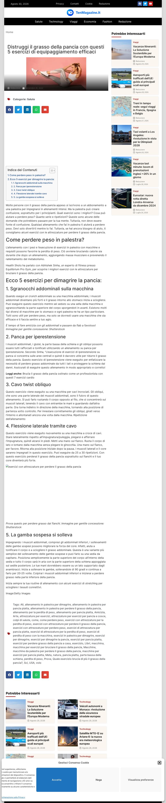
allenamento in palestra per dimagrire (48, 604)
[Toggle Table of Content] (50, 170)
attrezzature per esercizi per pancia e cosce (78, 616)
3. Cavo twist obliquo (24, 190)
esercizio (77, 643)
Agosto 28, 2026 (37, 748)
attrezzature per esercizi (35, 616)
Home (9, 32)
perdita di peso (33, 658)
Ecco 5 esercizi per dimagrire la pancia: (32, 179)
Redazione (104, 3)
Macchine (89, 647)
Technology (56, 21)
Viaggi (73, 21)
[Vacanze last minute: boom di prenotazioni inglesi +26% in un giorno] (121, 167)
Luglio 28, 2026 (142, 184)
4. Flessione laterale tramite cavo (30, 193)
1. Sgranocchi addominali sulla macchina (32, 183)
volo (38, 662)
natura (57, 655)
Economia (90, 21)
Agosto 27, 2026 (142, 121)
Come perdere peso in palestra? (28, 175)
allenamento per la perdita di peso (34, 612)
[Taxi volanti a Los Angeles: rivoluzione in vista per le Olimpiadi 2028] (121, 135)
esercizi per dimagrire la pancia (50, 639)
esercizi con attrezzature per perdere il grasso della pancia (69, 624)
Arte (15, 616)
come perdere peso (52, 620)
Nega (99, 779)
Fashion (107, 21)
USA (32, 662)
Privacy (60, 3)
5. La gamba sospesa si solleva (29, 197)
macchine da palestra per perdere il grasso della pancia (47, 651)
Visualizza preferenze (141, 779)
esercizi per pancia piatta (86, 639)
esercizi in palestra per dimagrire (74, 635)
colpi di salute (21, 620)
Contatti (74, 3)
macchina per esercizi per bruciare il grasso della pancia (47, 647)
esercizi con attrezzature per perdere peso (39, 627)
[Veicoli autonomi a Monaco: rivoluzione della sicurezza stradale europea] (68, 709)
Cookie (88, 3)
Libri (87, 643)
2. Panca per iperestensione (28, 186)
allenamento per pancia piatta (74, 612)
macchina (98, 643)
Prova (47, 658)
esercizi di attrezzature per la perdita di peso (57, 631)
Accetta (56, 779)
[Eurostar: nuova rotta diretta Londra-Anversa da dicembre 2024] (121, 198)
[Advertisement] (56, 142)
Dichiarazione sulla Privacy (12, 797)
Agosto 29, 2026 (37, 721)
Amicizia (99, 612)
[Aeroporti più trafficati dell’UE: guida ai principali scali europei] (16, 736)
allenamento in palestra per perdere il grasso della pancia (65, 608)
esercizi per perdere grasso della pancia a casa (42, 643)
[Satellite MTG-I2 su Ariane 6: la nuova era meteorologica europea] (68, 736)
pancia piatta (71, 655)
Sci (26, 662)
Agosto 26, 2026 (142, 152)
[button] (159, 762)
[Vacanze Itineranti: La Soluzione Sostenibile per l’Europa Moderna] (16, 709)
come (35, 620)
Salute (38, 21)
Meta (48, 655)
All (22, 604)
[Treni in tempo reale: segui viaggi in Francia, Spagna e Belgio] (121, 106)
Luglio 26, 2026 (142, 213)
